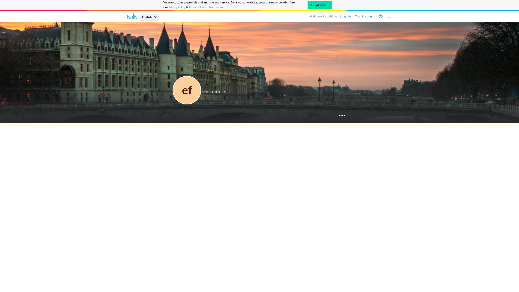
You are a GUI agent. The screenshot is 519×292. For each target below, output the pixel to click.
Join (336, 16)
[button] (157, 17)
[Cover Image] (259, 72)
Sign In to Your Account (357, 16)
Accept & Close (319, 5)
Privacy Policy (177, 7)
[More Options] (342, 115)
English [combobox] (147, 17)
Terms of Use (197, 7)
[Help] (381, 16)
